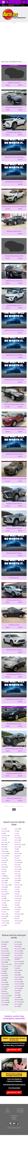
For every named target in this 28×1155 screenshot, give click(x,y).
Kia (2, 918)
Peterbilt (16, 867)
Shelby (16, 891)
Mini (15, 851)
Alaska (3, 944)
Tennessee (17, 988)
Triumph (16, 909)
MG (15, 849)
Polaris (16, 871)
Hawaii (2, 971)
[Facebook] (17, 1123)
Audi (2, 840)
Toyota (16, 907)
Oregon (16, 975)
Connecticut (4, 959)
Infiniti (2, 898)
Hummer (3, 891)
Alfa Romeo (4, 831)
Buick (2, 849)
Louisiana (3, 986)
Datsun (3, 862)
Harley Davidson (5, 885)
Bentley (3, 844)
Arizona (3, 948)
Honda (2, 887)
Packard (16, 864)
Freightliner (3, 878)
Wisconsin (17, 1004)
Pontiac (16, 876)
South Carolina (18, 983)
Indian (2, 896)
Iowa (2, 980)
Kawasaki (3, 914)
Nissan (16, 860)
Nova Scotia (17, 966)
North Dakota (17, 963)
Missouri (3, 1004)
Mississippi (3, 1002)
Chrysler (3, 855)
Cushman (3, 860)
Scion (16, 889)
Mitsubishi (17, 853)
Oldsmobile (17, 862)
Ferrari (2, 871)
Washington (17, 999)
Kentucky (3, 984)
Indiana (3, 977)
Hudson (3, 889)
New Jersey (17, 951)
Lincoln (16, 828)
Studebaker (17, 896)
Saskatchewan (18, 981)
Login (24, 2)
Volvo (16, 916)
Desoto (3, 864)
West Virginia (18, 1001)
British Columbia (5, 953)
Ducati (2, 869)
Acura (2, 828)
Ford (2, 876)
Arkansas (3, 951)
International (4, 900)
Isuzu (2, 902)
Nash (16, 858)
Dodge (2, 867)
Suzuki (16, 902)
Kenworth (3, 916)
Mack (16, 835)
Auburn (3, 837)
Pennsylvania (18, 977)
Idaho (2, 973)
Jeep (2, 907)
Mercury (16, 846)
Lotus (16, 831)
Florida (2, 966)
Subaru (16, 898)
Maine (2, 989)
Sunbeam (17, 900)
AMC (2, 833)
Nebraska (17, 944)
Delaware (3, 962)
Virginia (16, 997)
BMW (2, 846)
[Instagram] (10, 1123)
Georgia (3, 968)
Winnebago (17, 920)
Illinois (2, 975)
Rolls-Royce (17, 885)
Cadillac (3, 851)
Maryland (3, 993)
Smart (16, 893)
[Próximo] (14, 809)
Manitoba (3, 991)
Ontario (16, 972)
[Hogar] (14, 14)
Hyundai (3, 893)
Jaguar (2, 905)
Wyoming (17, 1006)
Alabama (3, 942)
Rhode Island (17, 979)
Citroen (3, 858)
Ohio (16, 968)
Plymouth (17, 869)
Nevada (16, 946)
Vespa (16, 911)
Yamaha (16, 923)
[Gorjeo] (14, 1123)
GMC (2, 882)
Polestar (16, 873)
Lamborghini (4, 920)
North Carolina (18, 961)
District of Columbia (5, 964)
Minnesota (3, 1000)
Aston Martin (4, 835)
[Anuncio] (14, 40)
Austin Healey (4, 842)
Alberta (3, 946)
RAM (16, 880)
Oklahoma (17, 970)
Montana (16, 942)
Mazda (16, 840)
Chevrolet (3, 853)
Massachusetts (4, 995)
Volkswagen (17, 914)
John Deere (4, 909)
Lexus (2, 925)
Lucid (16, 833)
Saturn (16, 887)
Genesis (3, 880)
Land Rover (4, 923)
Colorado (3, 957)
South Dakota (18, 986)
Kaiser (2, 911)
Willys (16, 918)
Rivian (16, 882)
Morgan (16, 855)
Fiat (2, 873)
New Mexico (17, 953)
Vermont (16, 995)
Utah (16, 992)
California (3, 955)
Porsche (16, 878)
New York (17, 955)
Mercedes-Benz (18, 844)
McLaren (16, 842)
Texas (16, 990)
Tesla (16, 905)
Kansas (3, 982)
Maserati (16, 837)
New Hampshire (18, 948)
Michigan (3, 998)
